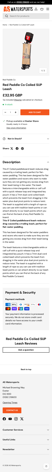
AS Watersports (15, 465)
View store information (16, 128)
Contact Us (12, 410)
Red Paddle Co (9, 79)
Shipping (18, 100)
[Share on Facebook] (17, 148)
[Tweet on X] (11, 148)
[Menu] (48, 9)
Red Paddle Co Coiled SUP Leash (22, 25)
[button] (42, 9)
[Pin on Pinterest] (22, 148)
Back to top (26, 369)
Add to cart (35, 112)
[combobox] (26, 16)
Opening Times (10, 402)
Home (5, 25)
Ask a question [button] (26, 349)
